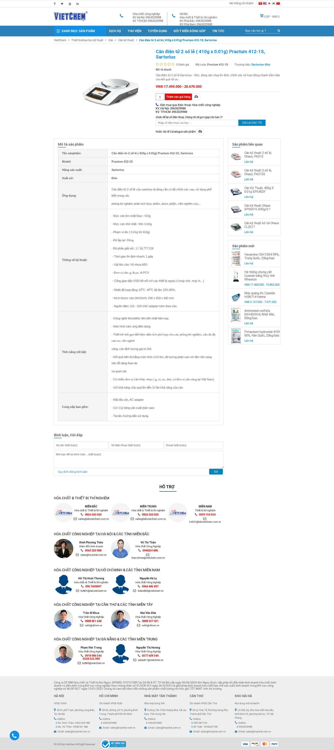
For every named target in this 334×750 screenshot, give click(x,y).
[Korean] (274, 3)
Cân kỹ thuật (126, 40)
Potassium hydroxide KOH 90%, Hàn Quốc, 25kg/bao (262, 333)
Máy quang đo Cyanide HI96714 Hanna (259, 295)
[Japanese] (269, 3)
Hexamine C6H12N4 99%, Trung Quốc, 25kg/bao (261, 256)
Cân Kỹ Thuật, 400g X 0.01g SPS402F (259, 189)
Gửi (216, 471)
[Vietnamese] (260, 3)
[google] (70, 3)
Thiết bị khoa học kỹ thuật (87, 40)
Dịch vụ (115, 31)
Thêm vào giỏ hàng (178, 96)
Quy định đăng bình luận (72, 471)
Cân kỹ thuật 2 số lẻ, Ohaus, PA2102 (258, 172)
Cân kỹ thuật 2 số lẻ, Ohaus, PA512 (258, 154)
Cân (110, 40)
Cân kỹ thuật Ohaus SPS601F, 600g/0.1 (257, 207)
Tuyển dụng (157, 31)
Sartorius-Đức (260, 64)
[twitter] (62, 3)
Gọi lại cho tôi (252, 122)
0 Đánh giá (182, 64)
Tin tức (218, 31)
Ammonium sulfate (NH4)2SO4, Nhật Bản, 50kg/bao (259, 314)
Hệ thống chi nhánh (241, 3)
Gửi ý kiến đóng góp (189, 31)
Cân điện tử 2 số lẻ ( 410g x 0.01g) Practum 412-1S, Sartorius (178, 40)
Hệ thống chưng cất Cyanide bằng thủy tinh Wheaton (259, 275)
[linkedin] (78, 3)
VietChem (60, 40)
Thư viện (134, 31)
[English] (265, 3)
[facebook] (54, 3)
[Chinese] (278, 3)
